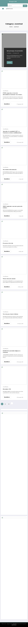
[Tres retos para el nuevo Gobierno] (14, 300)
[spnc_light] (26, 9)
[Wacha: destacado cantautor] (14, 265)
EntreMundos (9, 53)
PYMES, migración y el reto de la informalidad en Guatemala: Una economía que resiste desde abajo (12, 93)
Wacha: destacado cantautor (9, 278)
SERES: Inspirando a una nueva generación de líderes (12, 207)
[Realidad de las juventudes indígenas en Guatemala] (14, 337)
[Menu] (3, 8)
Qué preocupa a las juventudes (15, 50)
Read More (9, 62)
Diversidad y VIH (7, 389)
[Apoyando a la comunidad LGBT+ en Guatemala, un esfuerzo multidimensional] (14, 117)
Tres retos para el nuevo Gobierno (10, 314)
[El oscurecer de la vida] (14, 229)
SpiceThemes (14, 624)
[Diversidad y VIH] (14, 375)
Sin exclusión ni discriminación (9, 169)
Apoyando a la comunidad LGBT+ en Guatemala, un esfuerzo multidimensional (12, 132)
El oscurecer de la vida (8, 243)
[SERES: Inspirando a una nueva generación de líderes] (14, 192)
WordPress (15, 623)
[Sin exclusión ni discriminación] (14, 155)
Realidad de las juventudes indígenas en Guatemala (11, 351)
